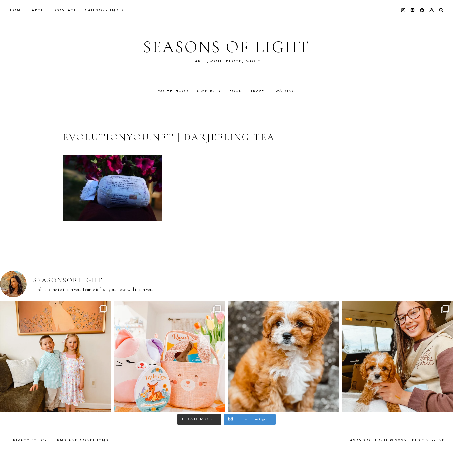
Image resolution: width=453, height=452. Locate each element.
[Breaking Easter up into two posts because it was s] (169, 356)
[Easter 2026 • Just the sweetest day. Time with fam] (55, 356)
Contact (65, 10)
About (39, 10)
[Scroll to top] (441, 434)
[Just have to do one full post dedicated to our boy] (283, 356)
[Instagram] (403, 10)
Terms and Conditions (80, 440)
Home (16, 10)
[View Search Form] (441, 10)
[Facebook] (422, 10)
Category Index (104, 10)
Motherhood (173, 90)
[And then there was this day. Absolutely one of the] (397, 356)
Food (236, 90)
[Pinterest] (412, 10)
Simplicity (209, 90)
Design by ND (428, 440)
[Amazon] (431, 10)
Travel (258, 90)
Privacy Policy (29, 440)
